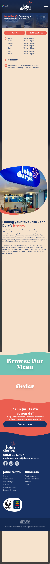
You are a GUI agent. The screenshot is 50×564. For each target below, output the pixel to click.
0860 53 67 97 (13, 455)
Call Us (14, 33)
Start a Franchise (32, 479)
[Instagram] (11, 463)
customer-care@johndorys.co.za (21, 458)
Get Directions (36, 33)
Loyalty (6, 484)
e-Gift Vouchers (9, 487)
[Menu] (45, 6)
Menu (5, 476)
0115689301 (13, 60)
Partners (28, 481)
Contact (28, 484)
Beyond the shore (10, 490)
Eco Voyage (8, 481)
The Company (31, 476)
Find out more (25, 424)
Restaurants (8, 479)
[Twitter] (17, 463)
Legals (35, 526)
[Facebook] (5, 463)
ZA (6, 5)
